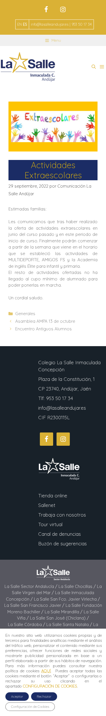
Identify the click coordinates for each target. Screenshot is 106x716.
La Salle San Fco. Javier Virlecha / (67, 599)
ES (25, 24)
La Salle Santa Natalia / (69, 624)
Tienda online (52, 495)
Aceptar (17, 696)
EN (19, 24)
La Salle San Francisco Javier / (35, 605)
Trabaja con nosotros (62, 515)
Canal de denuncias (59, 534)
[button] (94, 66)
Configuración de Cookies (30, 706)
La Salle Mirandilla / (64, 611)
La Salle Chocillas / (78, 586)
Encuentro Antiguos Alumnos (43, 328)
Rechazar (44, 696)
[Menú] (102, 66)
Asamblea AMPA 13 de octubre (45, 321)
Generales (25, 313)
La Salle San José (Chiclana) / (59, 618)
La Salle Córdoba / (27, 624)
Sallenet (46, 505)
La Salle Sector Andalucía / (32, 586)
